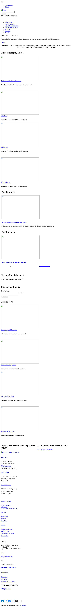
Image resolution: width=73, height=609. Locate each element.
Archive (3, 518)
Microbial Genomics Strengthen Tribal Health (14, 222)
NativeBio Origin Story (8, 431)
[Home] (3, 10)
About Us (7, 31)
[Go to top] (2, 2)
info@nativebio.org (6, 556)
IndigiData (4, 116)
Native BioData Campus (8, 581)
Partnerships (4, 536)
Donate (7, 7)
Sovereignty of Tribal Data (9, 330)
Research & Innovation (11, 26)
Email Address (6, 291)
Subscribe (4, 297)
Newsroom (8, 29)
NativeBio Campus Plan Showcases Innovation (14, 262)
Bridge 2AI (4, 147)
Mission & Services (6, 529)
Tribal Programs (5, 505)
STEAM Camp (5, 182)
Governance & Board (7, 533)
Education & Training (11, 27)
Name (21, 293)
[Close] (1, 19)
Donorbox (4, 577)
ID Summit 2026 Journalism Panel (11, 81)
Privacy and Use (22, 605)
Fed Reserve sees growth (8, 365)
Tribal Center (8, 22)
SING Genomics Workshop (9, 508)
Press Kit (3, 521)
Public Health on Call (7, 396)
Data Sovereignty (10, 24)
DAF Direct (4, 579)
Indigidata (4, 507)
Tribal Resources (6, 466)
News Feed (4, 516)
